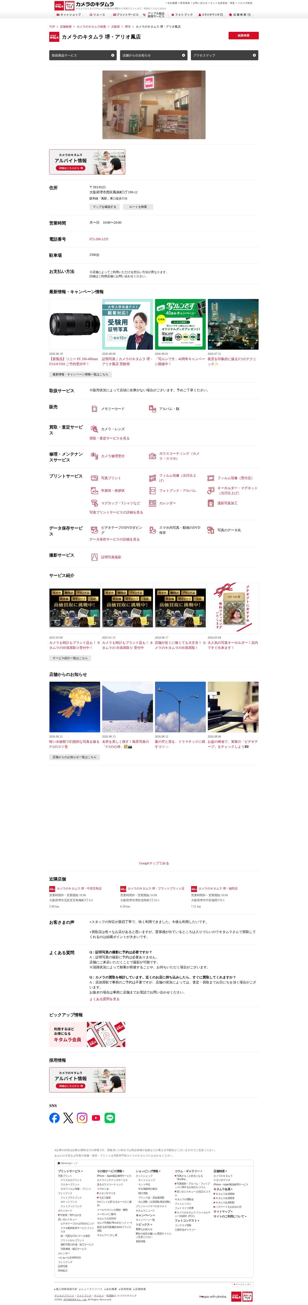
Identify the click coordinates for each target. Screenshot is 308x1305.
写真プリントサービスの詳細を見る (116, 512)
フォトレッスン (183, 1203)
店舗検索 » (220, 1171)
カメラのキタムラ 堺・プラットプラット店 (156, 888)
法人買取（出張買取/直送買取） (155, 1201)
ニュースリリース (91, 1289)
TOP (52, 26)
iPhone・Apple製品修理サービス (114, 1175)
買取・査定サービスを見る (109, 438)
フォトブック (65, 1193)
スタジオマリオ (107, 1193)
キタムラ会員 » (223, 1189)
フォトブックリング (71, 1206)
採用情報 (185, 2)
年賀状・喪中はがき (71, 1215)
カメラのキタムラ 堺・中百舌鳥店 (79, 888)
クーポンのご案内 (106, 1214)
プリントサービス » (70, 1171)
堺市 (128, 26)
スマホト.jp (103, 1188)
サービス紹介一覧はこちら (70, 658)
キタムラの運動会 (184, 1199)
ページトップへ (244, 1284)
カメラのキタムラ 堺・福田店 (218, 888)
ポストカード (65, 1210)
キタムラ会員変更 (225, 1198)
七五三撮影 (105, 1197)
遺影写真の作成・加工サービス (77, 1244)
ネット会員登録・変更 (222, 2)
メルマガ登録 (245, 2)
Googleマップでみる (154, 863)
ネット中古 (144, 1184)
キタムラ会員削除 (225, 1202)
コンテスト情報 (183, 1225)
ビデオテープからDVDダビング (77, 1223)
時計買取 (143, 1193)
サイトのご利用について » (230, 1216)
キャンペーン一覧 (145, 1219)
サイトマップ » (223, 1211)
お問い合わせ (200, 2)
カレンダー (64, 1253)
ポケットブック (69, 1201)
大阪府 (115, 26)
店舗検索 (66, 26)
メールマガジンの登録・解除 (112, 1209)
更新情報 (140, 1241)
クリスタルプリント (71, 1180)
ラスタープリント (70, 1184)
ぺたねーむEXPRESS (69, 1257)
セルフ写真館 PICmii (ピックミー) (114, 1222)
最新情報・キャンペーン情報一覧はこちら (80, 374)
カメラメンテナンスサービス (112, 1180)
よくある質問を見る (104, 999)
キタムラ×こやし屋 (107, 1235)
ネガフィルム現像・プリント (76, 1188)
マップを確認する (104, 206)
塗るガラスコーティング (110, 1184)
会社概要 (172, 2)
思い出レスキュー (67, 1219)
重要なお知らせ (144, 1229)
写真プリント (65, 1175)
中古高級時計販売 (147, 1188)
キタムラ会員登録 (225, 1193)
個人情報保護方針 (66, 1289)
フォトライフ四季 (184, 1208)
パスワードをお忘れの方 (229, 1206)
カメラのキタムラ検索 (91, 26)
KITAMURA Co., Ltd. (75, 1299)
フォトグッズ (65, 1262)
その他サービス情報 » (110, 1171)
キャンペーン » (145, 1215)
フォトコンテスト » (187, 1220)
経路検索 (244, 35)
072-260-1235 (98, 239)
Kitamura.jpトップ (69, 1163)
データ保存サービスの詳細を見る (114, 539)
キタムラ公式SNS (106, 1218)
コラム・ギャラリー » (188, 1171)
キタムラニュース (145, 1210)
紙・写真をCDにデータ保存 (75, 1235)
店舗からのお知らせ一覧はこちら (75, 757)
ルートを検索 (138, 206)
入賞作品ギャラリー (185, 1229)
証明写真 (62, 1266)
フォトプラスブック (71, 1197)
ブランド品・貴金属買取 (151, 1197)
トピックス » (144, 1224)
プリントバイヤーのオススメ (151, 1206)
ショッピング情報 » (148, 1171)
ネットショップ (144, 1175)
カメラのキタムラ (223, 1175)
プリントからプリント (72, 1240)
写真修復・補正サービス (74, 1248)
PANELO (62, 1270)
